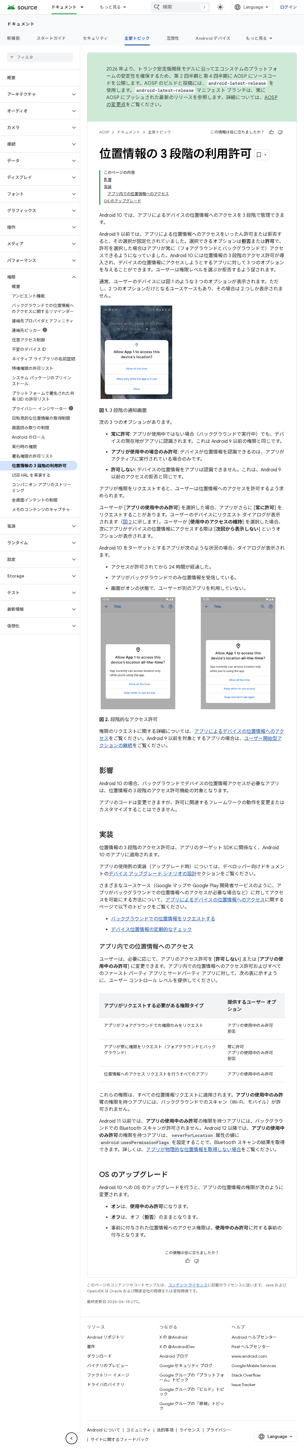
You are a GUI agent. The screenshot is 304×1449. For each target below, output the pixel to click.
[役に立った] (271, 132)
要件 (91, 1346)
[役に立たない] (280, 132)
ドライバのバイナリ (105, 1384)
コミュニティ (138, 1430)
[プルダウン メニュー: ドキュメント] (85, 7)
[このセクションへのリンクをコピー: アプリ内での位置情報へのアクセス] (200, 947)
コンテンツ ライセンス (188, 1285)
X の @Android (173, 1337)
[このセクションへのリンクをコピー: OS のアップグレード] (174, 1175)
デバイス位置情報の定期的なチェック (151, 930)
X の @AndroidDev (177, 1346)
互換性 (173, 38)
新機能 (13, 38)
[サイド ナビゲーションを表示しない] (71, 1438)
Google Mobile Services (254, 1365)
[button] (35, 94)
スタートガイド (51, 38)
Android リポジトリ (105, 1337)
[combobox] (180, 7)
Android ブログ (173, 1356)
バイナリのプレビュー (108, 1365)
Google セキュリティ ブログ (186, 1365)
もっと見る (110, 7)
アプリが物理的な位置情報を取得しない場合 (193, 1150)
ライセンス (189, 1430)
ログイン (288, 7)
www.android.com (249, 1356)
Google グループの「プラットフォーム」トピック (191, 1377)
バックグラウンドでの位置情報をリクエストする (163, 919)
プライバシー (218, 1430)
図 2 (128, 522)
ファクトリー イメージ (108, 1375)
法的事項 (165, 1430)
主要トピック (137, 38)
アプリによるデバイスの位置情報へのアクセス (215, 900)
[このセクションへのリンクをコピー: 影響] (119, 771)
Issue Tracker (244, 1384)
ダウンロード (99, 1356)
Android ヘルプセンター (254, 1337)
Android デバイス (213, 38)
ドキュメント (64, 7)
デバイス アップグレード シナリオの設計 (153, 874)
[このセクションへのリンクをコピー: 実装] (119, 835)
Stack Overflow (246, 1375)
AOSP (104, 132)
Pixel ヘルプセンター (251, 1346)
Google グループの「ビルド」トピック (191, 1392)
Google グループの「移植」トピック (191, 1406)
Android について (103, 1430)
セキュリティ (95, 38)
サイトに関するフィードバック (120, 1439)
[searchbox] (40, 57)
